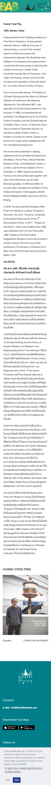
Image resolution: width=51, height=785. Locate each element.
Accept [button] (17, 780)
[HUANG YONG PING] (25, 605)
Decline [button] (8, 780)
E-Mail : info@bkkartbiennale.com (20, 708)
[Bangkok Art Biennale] (25, 6)
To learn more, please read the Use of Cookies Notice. (23, 770)
